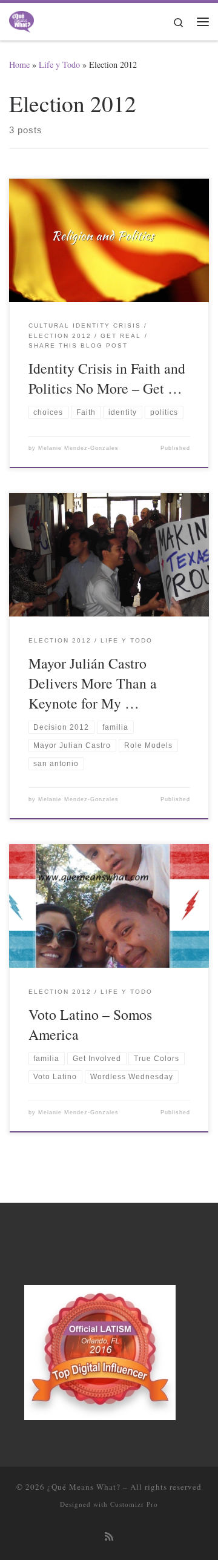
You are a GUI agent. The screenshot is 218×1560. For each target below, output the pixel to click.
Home (19, 64)
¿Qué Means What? (84, 1486)
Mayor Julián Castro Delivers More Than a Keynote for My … (92, 683)
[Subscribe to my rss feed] (109, 1536)
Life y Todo (59, 64)
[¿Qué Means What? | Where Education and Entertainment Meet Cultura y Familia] (21, 19)
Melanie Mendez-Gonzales (78, 448)
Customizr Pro (134, 1504)
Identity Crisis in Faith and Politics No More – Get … (106, 378)
